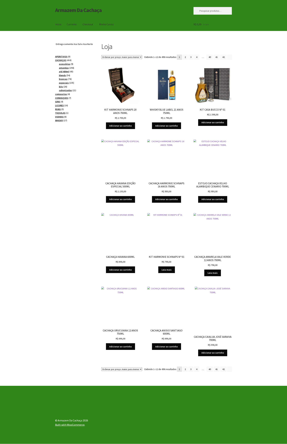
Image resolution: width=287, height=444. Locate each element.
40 (210, 57)
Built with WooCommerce (70, 424)
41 (216, 57)
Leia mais (167, 269)
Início (58, 24)
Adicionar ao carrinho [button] (120, 125)
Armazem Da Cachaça (78, 10)
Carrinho (72, 24)
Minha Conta (106, 24)
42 (223, 57)
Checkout (88, 24)
